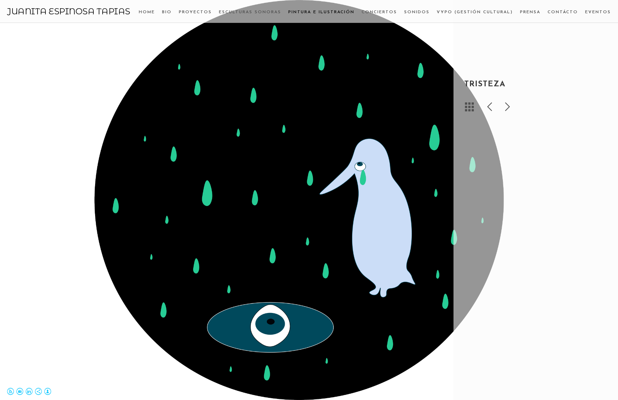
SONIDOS (417, 12)
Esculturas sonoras (250, 12)
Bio (167, 12)
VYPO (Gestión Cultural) (475, 12)
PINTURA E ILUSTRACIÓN (321, 12)
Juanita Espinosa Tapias (68, 11)
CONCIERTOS (379, 12)
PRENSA (530, 12)
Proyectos (195, 12)
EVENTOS (598, 12)
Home (147, 12)
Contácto (563, 12)
